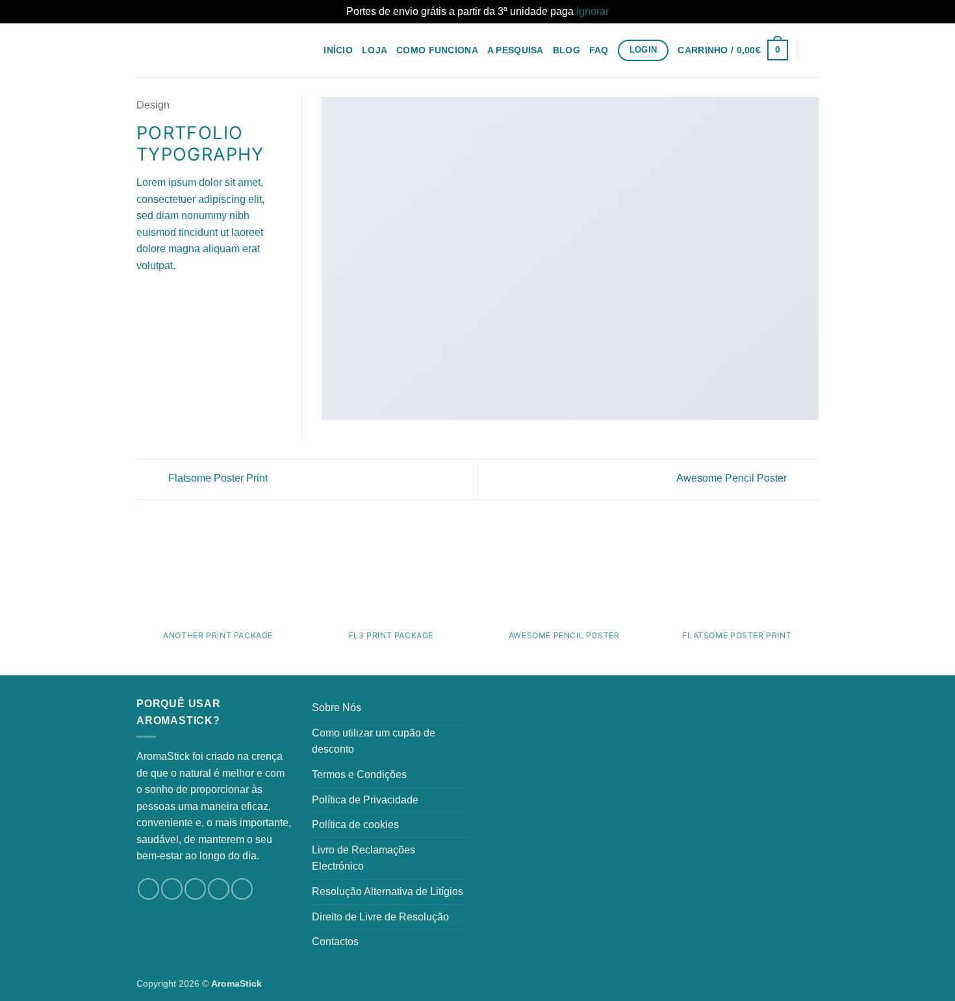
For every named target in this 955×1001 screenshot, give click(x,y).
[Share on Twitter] (160, 296)
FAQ (599, 50)
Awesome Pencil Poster (732, 478)
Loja (374, 50)
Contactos (335, 941)
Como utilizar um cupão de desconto (373, 741)
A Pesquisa (515, 50)
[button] (732, 50)
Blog (566, 50)
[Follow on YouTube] (242, 889)
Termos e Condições (359, 774)
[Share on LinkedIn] (208, 296)
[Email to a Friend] (176, 296)
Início (338, 50)
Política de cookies (355, 824)
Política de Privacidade (365, 799)
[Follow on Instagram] (172, 889)
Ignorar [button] (592, 11)
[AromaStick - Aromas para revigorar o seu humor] (201, 50)
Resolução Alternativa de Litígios (387, 891)
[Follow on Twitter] (195, 889)
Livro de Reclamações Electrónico (363, 858)
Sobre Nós (336, 707)
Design (153, 104)
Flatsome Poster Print (217, 478)
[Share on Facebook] (144, 296)
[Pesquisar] (813, 50)
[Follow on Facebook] (148, 889)
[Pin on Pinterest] (191, 296)
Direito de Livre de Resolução (380, 916)
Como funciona (437, 50)
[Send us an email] (218, 889)
